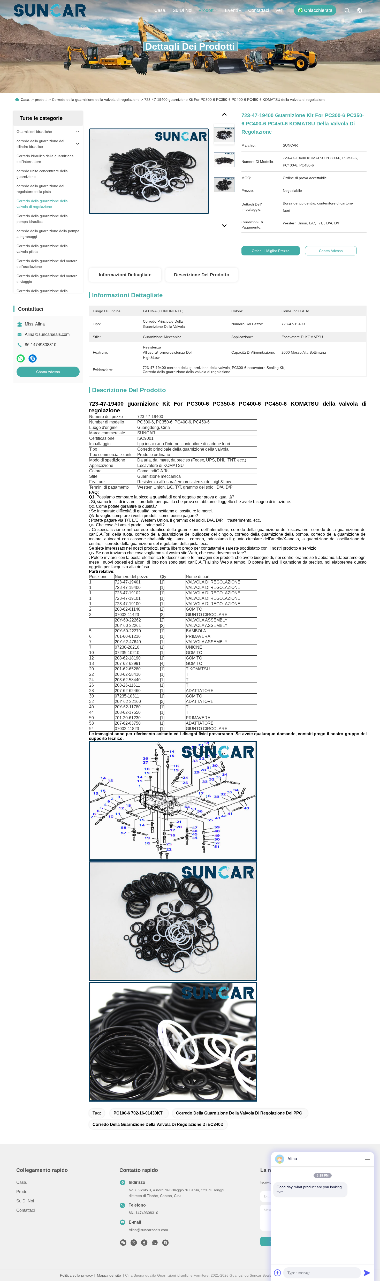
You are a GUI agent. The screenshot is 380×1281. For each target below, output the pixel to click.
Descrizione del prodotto (201, 274)
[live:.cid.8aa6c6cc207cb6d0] (165, 1244)
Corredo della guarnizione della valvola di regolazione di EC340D (158, 1124)
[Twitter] (133, 1244)
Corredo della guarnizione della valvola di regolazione (96, 99)
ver (278, 10)
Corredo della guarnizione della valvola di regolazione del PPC (239, 1113)
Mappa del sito (109, 1275)
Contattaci (258, 10)
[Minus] (367, 1159)
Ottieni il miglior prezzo (271, 251)
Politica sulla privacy (76, 1275)
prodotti (207, 10)
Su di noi (182, 10)
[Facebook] (144, 1244)
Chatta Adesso (48, 372)
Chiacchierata (318, 10)
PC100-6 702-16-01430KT (138, 1113)
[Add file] (277, 1272)
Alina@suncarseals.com (47, 334)
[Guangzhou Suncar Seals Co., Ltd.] (50, 10)
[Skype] (32, 358)
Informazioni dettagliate (125, 274)
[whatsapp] (20, 358)
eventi (231, 10)
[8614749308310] (154, 1244)
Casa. (160, 10)
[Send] (367, 1272)
